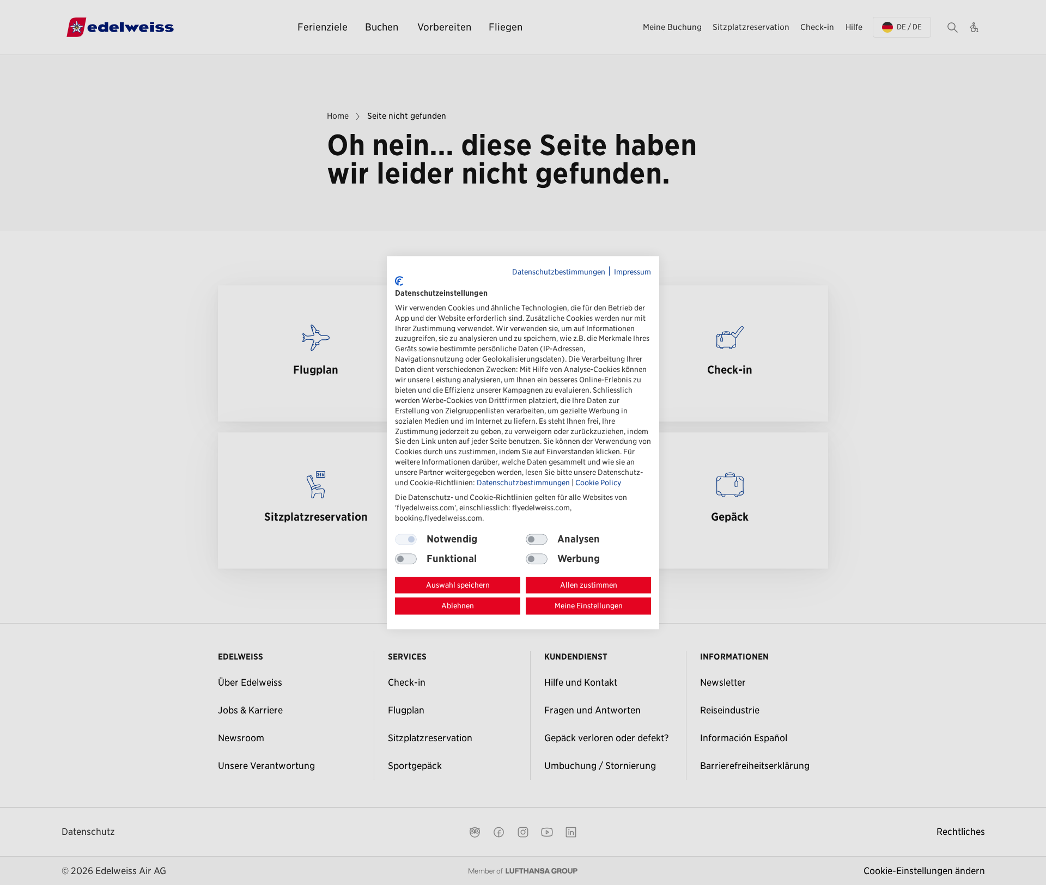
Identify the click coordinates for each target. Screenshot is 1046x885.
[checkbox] (537, 539)
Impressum (632, 271)
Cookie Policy (598, 482)
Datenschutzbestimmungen (558, 271)
